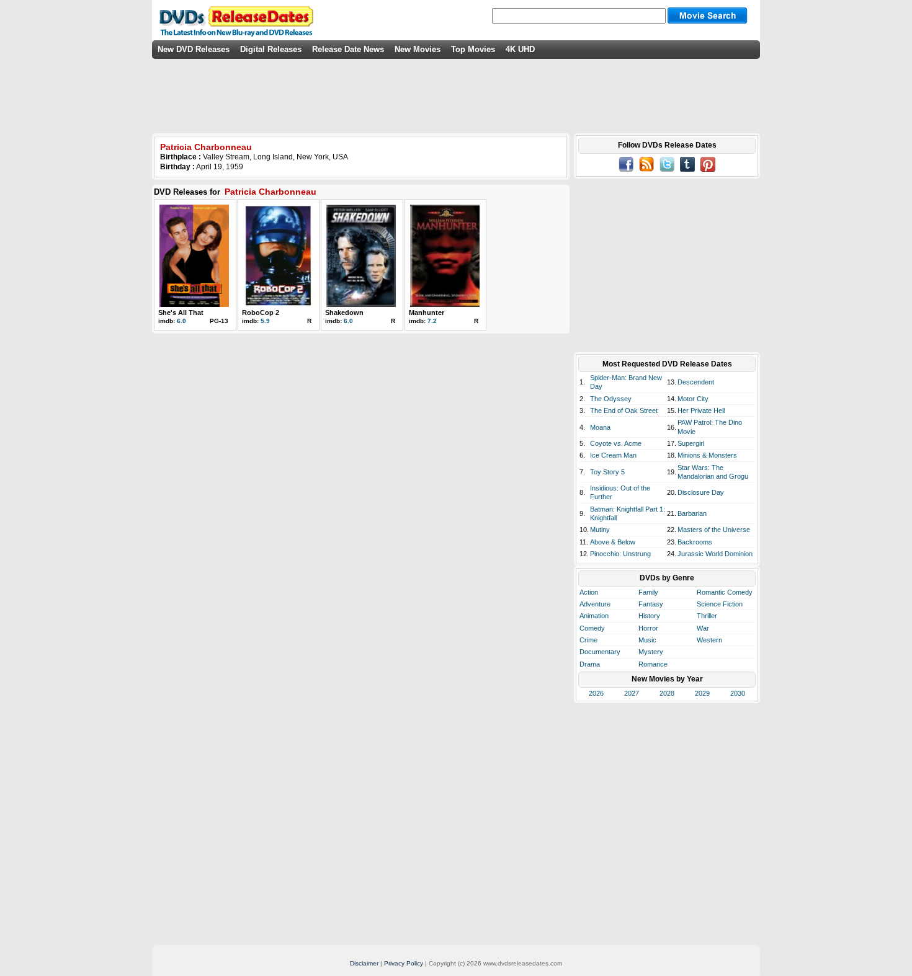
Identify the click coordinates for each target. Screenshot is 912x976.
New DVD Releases (194, 49)
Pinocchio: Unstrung (620, 553)
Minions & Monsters (707, 455)
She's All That (180, 312)
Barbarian (692, 513)
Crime (588, 640)
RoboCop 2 (260, 312)
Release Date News (348, 49)
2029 (702, 693)
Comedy (592, 628)
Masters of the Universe (713, 529)
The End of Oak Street (624, 410)
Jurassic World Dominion (715, 553)
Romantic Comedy (725, 592)
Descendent (695, 382)
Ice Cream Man (613, 455)
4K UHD (520, 49)
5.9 (265, 320)
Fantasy (650, 604)
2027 (631, 693)
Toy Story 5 (607, 472)
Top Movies (473, 49)
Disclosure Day (700, 492)
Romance (653, 664)
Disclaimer (364, 963)
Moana (600, 427)
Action (588, 592)
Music (647, 640)
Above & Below (612, 542)
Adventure (594, 604)
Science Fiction (720, 604)
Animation (594, 615)
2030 (737, 693)
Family (648, 592)
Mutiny (600, 529)
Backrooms (694, 542)
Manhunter (426, 312)
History (649, 615)
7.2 (432, 320)
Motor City (693, 398)
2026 (596, 693)
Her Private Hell (701, 410)
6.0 (181, 320)
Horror (648, 628)
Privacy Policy (403, 963)
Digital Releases (271, 49)
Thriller (707, 615)
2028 (666, 693)
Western (709, 640)
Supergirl (690, 443)
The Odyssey (611, 398)
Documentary (599, 651)
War (703, 628)
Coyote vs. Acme (616, 443)
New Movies (417, 49)
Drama (589, 664)
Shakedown (344, 312)
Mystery (650, 651)
